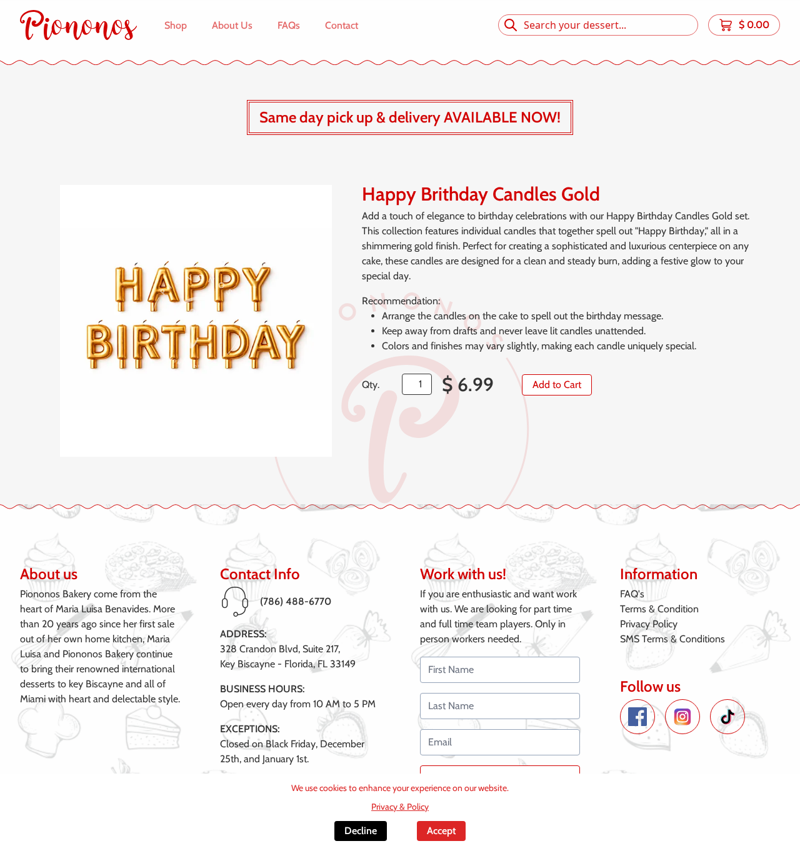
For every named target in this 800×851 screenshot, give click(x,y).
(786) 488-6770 (295, 601)
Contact (341, 25)
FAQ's (632, 594)
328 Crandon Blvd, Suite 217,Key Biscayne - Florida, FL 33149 (288, 656)
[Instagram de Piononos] (682, 716)
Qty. (370, 385)
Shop (175, 25)
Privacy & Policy (400, 806)
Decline (360, 831)
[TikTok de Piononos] (727, 716)
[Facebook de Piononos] (637, 716)
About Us (232, 25)
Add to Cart (556, 385)
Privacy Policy (649, 624)
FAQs (289, 25)
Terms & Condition (659, 609)
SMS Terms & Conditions (672, 639)
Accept (441, 831)
